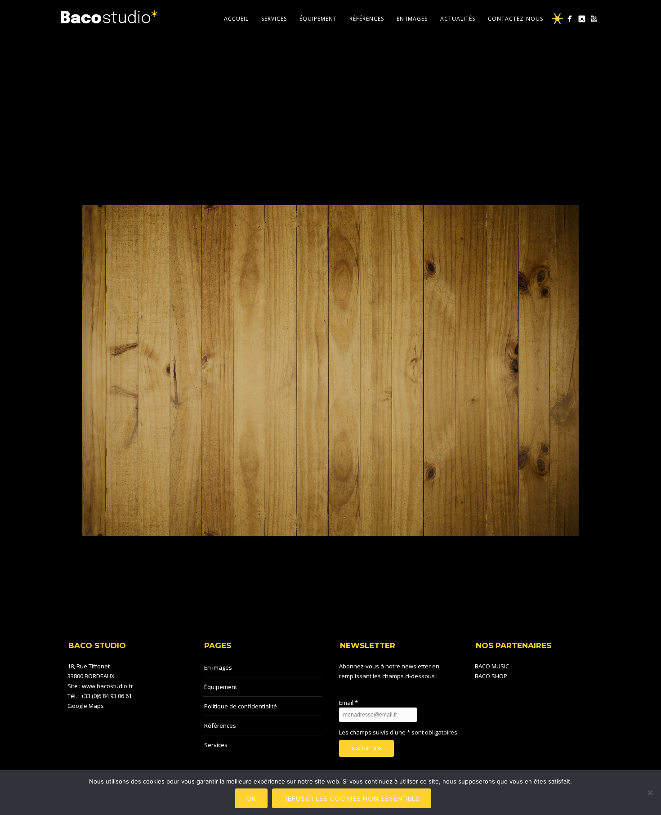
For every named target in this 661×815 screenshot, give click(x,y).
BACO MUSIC (492, 666)
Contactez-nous (515, 18)
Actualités (457, 18)
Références (366, 18)
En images (412, 18)
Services (274, 18)
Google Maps (85, 706)
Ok (251, 798)
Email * (348, 703)
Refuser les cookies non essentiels (351, 798)
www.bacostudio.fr (107, 686)
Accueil (236, 18)
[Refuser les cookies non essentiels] (649, 792)
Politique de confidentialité (240, 706)
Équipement (318, 18)
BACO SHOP (491, 676)
